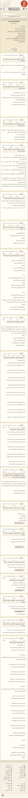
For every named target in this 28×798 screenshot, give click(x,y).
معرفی (22, 783)
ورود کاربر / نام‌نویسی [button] (15, 9)
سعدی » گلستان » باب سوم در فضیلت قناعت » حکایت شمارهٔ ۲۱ (14, 125)
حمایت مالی (22, 789)
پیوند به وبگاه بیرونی (19, 547)
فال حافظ (22, 770)
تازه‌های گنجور (21, 777)
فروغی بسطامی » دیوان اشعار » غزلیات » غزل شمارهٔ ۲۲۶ (14, 60)
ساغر (10, 769)
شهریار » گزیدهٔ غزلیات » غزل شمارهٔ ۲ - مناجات (14, 562)
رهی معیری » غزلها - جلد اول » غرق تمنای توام (14, 358)
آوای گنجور (9, 775)
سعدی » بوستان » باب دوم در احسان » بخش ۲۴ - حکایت (14, 228)
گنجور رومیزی (8, 767)
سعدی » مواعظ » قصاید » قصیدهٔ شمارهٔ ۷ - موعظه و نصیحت (14, 150)
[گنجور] (24, 4)
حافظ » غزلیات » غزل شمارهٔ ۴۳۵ (17, 580)
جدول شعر (22, 769)
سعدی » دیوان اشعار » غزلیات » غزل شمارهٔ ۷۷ (14, 198)
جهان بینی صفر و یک (19, 523)
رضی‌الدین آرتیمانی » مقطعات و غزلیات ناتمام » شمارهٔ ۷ (14, 601)
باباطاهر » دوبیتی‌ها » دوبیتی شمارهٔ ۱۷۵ (15, 322)
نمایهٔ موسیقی (21, 772)
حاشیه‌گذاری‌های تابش (14, 21)
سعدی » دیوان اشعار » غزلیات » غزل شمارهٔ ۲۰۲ (13, 255)
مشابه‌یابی (22, 775)
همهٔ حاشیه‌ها (14, 23)
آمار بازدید (9, 785)
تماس (9, 788)
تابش (21, 55)
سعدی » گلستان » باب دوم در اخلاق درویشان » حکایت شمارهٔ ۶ (14, 87)
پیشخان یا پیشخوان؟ (7, 779)
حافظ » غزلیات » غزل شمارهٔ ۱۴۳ (17, 429)
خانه (23, 765)
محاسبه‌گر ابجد (8, 774)
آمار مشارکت (8, 783)
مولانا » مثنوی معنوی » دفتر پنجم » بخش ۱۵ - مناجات (14, 534)
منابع (10, 787)
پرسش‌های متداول (20, 785)
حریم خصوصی (8, 790)
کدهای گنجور (8, 765)
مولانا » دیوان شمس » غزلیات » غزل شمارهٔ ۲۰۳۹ (14, 508)
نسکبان (9, 780)
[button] (26, 9)
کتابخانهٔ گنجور (8, 770)
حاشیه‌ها (22, 774)
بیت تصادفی (21, 767)
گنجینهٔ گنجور (8, 772)
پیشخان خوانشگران (7, 777)
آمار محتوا (22, 790)
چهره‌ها (22, 787)
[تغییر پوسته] (2, 795)
